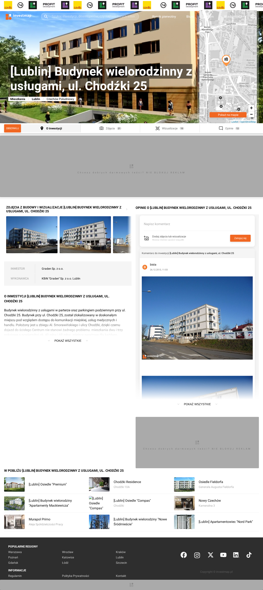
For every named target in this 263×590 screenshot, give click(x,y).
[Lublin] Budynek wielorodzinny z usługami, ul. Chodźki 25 (202, 253)
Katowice (68, 557)
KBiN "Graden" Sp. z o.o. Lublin (61, 278)
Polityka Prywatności (75, 575)
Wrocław (67, 552)
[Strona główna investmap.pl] (18, 16)
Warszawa (15, 552)
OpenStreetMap (248, 121)
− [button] (251, 114)
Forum (209, 16)
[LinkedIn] (236, 556)
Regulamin (15, 575)
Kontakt (121, 575)
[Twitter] (211, 556)
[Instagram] (197, 556)
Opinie (229, 128)
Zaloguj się (240, 238)
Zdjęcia (110, 128)
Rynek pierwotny (164, 16)
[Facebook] (184, 556)
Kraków (121, 552)
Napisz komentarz (157, 224)
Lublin (36, 99)
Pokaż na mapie (228, 114)
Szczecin (121, 562)
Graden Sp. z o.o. (52, 268)
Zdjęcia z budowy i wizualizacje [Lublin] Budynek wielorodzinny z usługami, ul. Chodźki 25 (63, 209)
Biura (190, 16)
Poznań (13, 557)
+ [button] (251, 107)
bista (153, 264)
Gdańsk (13, 562)
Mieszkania (17, 99)
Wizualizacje (170, 128)
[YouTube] (223, 556)
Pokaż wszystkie (67, 340)
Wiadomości (233, 16)
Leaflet (234, 121)
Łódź (65, 562)
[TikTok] (249, 556)
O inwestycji (54, 128)
